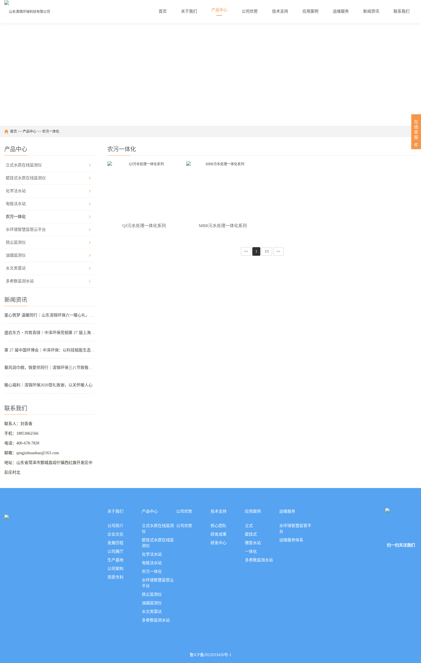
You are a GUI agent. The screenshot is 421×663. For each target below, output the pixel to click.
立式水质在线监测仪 (24, 165)
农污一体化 (50, 131)
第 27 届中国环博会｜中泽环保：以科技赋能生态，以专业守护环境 (49, 350)
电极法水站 (16, 204)
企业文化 (115, 534)
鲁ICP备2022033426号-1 (210, 655)
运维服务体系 (291, 540)
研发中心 (218, 543)
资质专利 (115, 577)
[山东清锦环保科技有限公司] (27, 11)
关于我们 (115, 511)
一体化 (251, 551)
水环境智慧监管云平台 (26, 229)
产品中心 (29, 131)
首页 (13, 131)
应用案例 (253, 511)
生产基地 (115, 560)
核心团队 (218, 526)
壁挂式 (251, 534)
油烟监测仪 (16, 255)
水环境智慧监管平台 (295, 529)
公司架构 (115, 568)
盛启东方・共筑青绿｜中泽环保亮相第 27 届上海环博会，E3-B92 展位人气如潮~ (49, 332)
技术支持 (218, 511)
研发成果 (218, 534)
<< (246, 251)
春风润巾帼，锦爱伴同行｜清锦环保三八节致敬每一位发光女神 (49, 367)
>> (278, 251)
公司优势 (184, 511)
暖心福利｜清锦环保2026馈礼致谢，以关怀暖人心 (48, 385)
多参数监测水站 (20, 281)
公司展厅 (115, 551)
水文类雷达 (16, 268)
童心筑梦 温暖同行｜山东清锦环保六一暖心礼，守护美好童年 (49, 315)
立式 (249, 526)
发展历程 (115, 543)
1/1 (267, 251)
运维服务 (287, 511)
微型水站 (253, 543)
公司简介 (115, 526)
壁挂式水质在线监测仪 (26, 178)
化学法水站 (16, 191)
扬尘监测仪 (16, 242)
